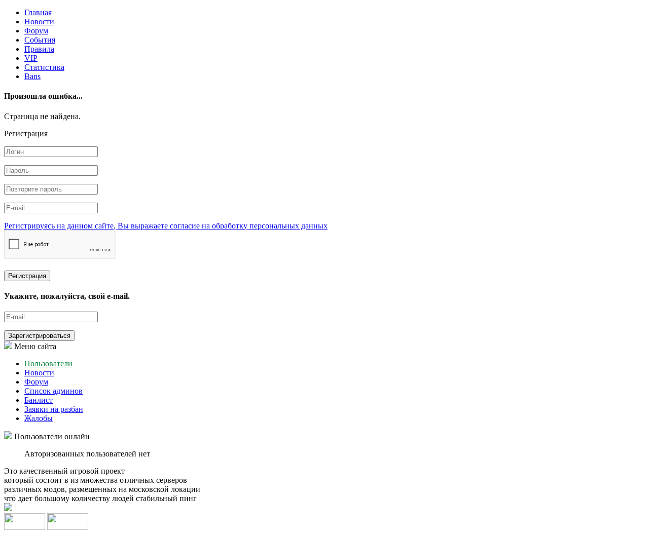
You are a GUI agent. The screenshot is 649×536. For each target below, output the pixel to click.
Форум (36, 30)
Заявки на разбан (53, 409)
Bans (32, 76)
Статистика (44, 67)
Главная (38, 12)
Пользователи (48, 363)
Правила (39, 49)
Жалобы (38, 418)
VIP (31, 58)
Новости (39, 21)
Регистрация (27, 276)
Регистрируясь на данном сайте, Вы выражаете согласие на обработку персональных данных (166, 225)
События (39, 39)
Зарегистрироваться (39, 335)
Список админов (53, 391)
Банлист (38, 400)
